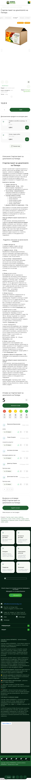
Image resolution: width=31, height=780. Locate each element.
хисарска (21, 520)
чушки (9, 518)
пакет (12, 517)
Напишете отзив (15, 405)
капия (27, 518)
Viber (5, 617)
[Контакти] (23, 2)
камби (6, 522)
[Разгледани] (13, 777)
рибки (16, 520)
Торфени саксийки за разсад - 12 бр (18, 121)
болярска (27, 520)
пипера (18, 518)
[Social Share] (28, 82)
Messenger (22, 617)
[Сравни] (25, 777)
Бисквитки (3, 779)
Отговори (8, 432)
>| (11, 489)
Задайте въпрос (15, 508)
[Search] (21, 2)
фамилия (11, 520)
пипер (14, 518)
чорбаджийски (5, 520)
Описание (8, 18)
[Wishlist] (28, 86)
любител (20, 517)
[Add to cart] (27, 127)
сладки (23, 518)
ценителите (4, 518)
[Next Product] (6, 82)
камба (2, 522)
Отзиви (15, 18)
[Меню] (2, 2)
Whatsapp (6, 620)
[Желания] (21, 777)
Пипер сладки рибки (14, 134)
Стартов (8, 517)
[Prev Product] (2, 82)
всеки (16, 517)
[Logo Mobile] (11, 2)
